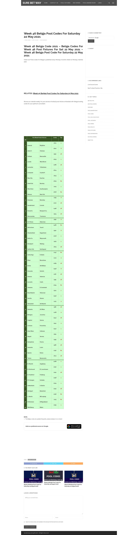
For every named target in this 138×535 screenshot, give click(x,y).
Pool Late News (92, 120)
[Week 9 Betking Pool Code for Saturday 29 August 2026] (33, 477)
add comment (43, 40)
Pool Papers (91, 123)
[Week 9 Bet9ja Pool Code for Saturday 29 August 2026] (53, 476)
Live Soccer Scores (93, 84)
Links (100, 2)
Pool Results (91, 127)
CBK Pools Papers (92, 104)
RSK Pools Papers (92, 136)
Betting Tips (91, 100)
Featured (90, 107)
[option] (33, 479)
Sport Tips (90, 140)
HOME (46, 2)
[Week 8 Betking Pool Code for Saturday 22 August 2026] (73, 477)
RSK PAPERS (76, 2)
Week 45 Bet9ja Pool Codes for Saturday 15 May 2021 (55, 93)
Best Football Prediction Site (95, 88)
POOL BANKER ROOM (89, 2)
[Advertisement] (69, 17)
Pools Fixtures (92, 130)
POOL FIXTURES (66, 2)
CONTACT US (54, 2)
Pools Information (92, 133)
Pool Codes (28, 40)
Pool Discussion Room (93, 117)
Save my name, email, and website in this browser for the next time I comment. (44, 521)
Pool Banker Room (92, 110)
